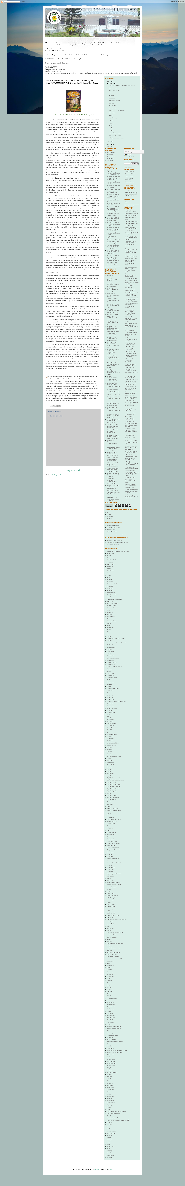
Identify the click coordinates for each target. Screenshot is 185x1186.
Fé (107, 826)
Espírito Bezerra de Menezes (115, 778)
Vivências (111, 93)
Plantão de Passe (112, 1020)
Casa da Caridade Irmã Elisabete (116, 643)
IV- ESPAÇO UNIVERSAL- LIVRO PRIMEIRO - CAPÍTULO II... (131, 372)
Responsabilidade (112, 1072)
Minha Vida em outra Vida (114, 959)
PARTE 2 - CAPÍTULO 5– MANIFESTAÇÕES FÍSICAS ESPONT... (113, 213)
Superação (110, 1105)
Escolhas (109, 767)
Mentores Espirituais (113, 956)
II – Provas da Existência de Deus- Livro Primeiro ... (131, 339)
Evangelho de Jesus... (115, 133)
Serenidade (110, 1089)
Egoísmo (109, 747)
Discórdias (110, 721)
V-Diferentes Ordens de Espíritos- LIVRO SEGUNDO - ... (131, 447)
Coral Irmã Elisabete (113, 525)
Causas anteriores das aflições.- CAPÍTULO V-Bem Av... (113, 431)
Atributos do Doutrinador (114, 599)
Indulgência (110, 876)
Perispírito (110, 1013)
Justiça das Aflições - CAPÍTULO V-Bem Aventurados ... (113, 421)
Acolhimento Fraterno (113, 560)
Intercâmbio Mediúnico (114, 882)
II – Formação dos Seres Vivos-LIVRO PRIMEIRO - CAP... (130, 383)
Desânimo (110, 695)
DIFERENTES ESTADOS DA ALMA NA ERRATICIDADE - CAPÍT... (113, 351)
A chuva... (111, 120)
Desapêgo (110, 697)
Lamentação (110, 909)
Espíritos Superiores (113, 797)
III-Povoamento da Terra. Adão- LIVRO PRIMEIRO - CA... (130, 388)
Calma (109, 636)
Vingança (110, 1150)
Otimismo (110, 991)
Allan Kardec (110, 571)
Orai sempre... (111, 160)
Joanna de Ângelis (112, 895)
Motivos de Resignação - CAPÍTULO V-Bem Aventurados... (112, 443)
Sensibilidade (111, 1085)
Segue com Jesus (114, 90)
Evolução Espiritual (112, 808)
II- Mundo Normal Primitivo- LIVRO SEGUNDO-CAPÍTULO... (131, 430)
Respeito (109, 1070)
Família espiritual (112, 821)
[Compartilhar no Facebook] (57, 406)
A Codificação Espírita (131, 213)
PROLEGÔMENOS (130, 330)
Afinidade (110, 566)
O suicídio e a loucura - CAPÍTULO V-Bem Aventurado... (113, 448)
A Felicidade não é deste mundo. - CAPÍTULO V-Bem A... (113, 464)
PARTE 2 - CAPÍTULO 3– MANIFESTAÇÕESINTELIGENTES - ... (113, 202)
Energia (109, 754)
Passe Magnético (112, 998)
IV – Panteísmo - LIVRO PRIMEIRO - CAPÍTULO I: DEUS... (130, 350)
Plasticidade (110, 1022)
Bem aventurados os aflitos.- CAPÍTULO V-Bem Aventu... (113, 415)
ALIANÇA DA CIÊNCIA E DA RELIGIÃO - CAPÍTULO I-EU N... (113, 316)
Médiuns (109, 950)
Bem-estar (110, 612)
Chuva (109, 653)
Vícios (109, 1142)
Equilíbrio (109, 760)
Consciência (110, 673)
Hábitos (109, 854)
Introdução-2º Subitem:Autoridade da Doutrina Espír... (113, 284)
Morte (108, 967)
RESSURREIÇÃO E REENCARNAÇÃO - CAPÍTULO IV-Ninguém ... (113, 385)
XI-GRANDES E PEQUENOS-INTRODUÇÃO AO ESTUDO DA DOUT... (131, 288)
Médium (109, 941)
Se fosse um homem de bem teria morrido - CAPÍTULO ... (113, 475)
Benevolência (111, 616)
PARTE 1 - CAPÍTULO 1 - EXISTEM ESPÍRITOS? (113, 173)
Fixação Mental (111, 832)
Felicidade (110, 828)
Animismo (110, 581)
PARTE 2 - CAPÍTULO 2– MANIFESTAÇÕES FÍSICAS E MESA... (113, 196)
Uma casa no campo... (115, 135)
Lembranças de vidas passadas (116, 919)
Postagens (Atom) (58, 475)
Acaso (109, 555)
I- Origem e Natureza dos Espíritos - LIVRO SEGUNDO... (131, 425)
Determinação (111, 712)
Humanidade (111, 869)
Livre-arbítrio (110, 924)
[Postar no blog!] (53, 406)
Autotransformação (113, 608)
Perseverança (111, 1015)
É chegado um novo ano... (116, 138)
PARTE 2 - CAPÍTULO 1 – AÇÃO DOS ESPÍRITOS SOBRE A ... (113, 191)
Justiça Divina (111, 904)
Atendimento (111, 592)
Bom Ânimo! (112, 105)
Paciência (110, 994)
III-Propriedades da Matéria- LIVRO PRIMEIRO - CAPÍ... (130, 365)
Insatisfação (111, 880)
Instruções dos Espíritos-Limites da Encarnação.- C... (113, 403)
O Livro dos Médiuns (113, 544)
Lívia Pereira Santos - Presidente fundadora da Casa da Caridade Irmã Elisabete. (131, 193)
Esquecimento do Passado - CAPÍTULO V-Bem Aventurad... (113, 436)
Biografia (109, 623)
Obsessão (110, 974)
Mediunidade (111, 946)
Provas (109, 1044)
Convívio (109, 684)
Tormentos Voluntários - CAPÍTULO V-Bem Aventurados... (112, 481)
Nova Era (109, 969)
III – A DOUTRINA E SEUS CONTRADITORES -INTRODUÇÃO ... (132, 237)
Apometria (110, 590)
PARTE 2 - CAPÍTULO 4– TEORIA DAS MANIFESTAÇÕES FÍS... (113, 208)
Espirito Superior (112, 791)
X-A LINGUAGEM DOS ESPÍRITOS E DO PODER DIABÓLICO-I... (132, 282)
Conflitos (109, 671)
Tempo (109, 1107)
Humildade (110, 871)
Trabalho (109, 1116)
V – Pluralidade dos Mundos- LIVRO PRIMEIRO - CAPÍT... (131, 398)
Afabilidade (110, 564)
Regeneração (111, 1065)
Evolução (109, 806)
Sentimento (110, 1087)
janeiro (111, 83)
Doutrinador (110, 738)
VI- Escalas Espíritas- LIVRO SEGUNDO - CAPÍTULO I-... (131, 453)
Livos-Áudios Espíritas (113, 527)
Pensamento (111, 1004)
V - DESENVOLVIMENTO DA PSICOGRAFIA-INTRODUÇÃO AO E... (131, 251)
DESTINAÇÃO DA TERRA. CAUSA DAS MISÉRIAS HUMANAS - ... (113, 358)
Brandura (109, 632)
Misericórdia (110, 961)
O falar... (111, 123)
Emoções (110, 749)
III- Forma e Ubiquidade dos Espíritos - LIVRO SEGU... (130, 436)
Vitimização (110, 1155)
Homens (109, 865)
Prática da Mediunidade (114, 1028)
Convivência (110, 682)
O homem (110, 972)
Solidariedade (111, 1102)
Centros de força (112, 645)
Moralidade (110, 965)
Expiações (110, 813)
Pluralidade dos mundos (114, 1026)
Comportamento (112, 662)
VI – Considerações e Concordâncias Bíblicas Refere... (131, 404)
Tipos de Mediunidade (113, 1113)
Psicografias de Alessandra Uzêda (117, 1050)
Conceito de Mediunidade (114, 666)
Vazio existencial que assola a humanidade (122, 85)
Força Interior (111, 839)
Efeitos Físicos (111, 745)
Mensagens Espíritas (113, 952)
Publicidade (110, 1055)
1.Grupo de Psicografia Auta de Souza (118, 551)
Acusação (110, 562)
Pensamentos (111, 1007)
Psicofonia (110, 1046)
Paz (108, 1000)
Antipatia (110, 588)
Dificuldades (110, 719)
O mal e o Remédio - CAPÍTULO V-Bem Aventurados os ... (113, 459)
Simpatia (109, 1094)
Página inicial (73, 470)
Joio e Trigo (110, 900)
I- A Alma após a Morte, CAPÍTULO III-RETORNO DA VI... (131, 486)
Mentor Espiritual (112, 954)
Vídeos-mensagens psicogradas (116, 534)
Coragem (109, 686)
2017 (109, 142)
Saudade (109, 1081)
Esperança (110, 769)
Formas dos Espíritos (113, 843)
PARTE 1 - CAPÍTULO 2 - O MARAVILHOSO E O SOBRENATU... (113, 178)
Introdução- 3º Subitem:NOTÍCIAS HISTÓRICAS (112, 289)
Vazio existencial (112, 1133)
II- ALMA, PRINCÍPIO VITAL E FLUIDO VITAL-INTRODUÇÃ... (131, 232)
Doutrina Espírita (112, 734)
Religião (109, 1068)
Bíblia (108, 619)
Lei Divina (110, 917)
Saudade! (111, 103)
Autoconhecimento (112, 603)
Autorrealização (111, 605)
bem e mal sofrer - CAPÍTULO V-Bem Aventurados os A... (113, 454)
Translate (131, 156)
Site (108, 512)
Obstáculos (110, 976)
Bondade (109, 629)
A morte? (111, 130)
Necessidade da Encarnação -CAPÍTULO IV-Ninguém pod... (113, 409)
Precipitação (110, 1033)
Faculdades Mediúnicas (114, 819)
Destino (109, 710)
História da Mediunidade (114, 863)
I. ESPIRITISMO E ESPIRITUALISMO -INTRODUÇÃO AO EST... (132, 227)
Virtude (109, 1153)
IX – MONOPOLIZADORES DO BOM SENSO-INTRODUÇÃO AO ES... (131, 276)
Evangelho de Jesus (114, 100)
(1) (68, 368)
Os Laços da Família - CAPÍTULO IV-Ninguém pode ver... (113, 398)
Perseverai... (110, 154)
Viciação (109, 1140)
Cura (108, 693)
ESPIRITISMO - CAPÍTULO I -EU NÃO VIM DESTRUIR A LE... (113, 311)
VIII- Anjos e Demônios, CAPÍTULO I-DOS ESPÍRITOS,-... (131, 463)
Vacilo (109, 1127)
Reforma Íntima (111, 1063)
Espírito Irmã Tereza (113, 789)
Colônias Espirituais (113, 658)
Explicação (110, 171)
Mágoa (109, 930)
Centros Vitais (111, 647)
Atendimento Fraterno (113, 595)
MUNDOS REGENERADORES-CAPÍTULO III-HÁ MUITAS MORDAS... (112, 379)
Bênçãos (109, 614)
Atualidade (110, 601)
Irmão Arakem (129, 176)
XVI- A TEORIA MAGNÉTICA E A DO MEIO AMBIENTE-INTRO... (131, 319)
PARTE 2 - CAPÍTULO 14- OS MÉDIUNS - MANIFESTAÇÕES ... (113, 262)
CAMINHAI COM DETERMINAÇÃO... (118, 110)
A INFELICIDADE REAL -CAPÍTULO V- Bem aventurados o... (113, 487)
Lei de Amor (110, 911)
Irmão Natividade (112, 887)
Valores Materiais (112, 1131)
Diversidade (110, 725)
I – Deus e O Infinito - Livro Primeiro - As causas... (131, 334)
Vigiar (108, 1148)
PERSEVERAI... (113, 113)
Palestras (110, 996)
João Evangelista (112, 898)
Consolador (110, 675)
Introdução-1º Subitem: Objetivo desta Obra (112, 279)
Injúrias (109, 878)
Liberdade (110, 922)
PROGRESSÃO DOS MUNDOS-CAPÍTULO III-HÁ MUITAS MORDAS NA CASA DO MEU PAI (113, 392)
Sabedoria (110, 1079)
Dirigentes (128, 202)
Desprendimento (112, 708)
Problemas (110, 1037)
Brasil (108, 634)
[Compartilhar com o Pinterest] (59, 406)
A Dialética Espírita (131, 215)
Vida (108, 1144)
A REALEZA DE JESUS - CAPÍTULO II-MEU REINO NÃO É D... (113, 333)
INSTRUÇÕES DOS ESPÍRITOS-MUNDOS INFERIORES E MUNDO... (113, 365)
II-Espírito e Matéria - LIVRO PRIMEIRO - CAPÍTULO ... (131, 360)
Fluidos (109, 837)
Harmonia (110, 856)
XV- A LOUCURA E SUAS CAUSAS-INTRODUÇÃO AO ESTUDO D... (130, 312)
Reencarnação (111, 1061)
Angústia (109, 579)
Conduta (109, 669)
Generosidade (111, 852)
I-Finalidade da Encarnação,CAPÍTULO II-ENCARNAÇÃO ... (131, 468)
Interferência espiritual (114, 884)
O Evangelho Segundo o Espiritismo (117, 542)
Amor (108, 577)
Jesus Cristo (110, 893)
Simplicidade (111, 1096)
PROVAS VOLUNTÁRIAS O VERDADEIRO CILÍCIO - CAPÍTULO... (113, 498)
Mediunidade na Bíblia (113, 948)
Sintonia (109, 1098)
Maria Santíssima (112, 935)
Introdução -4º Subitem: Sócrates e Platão (113, 295)
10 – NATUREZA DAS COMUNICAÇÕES (76, 115)
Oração (109, 985)
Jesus (108, 891)
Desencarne (110, 699)
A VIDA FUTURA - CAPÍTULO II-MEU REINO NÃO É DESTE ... (113, 328)
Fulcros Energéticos (113, 847)
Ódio (108, 978)
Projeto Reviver (111, 1039)
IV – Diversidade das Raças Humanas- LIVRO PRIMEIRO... (131, 393)
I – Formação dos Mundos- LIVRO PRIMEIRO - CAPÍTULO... (132, 377)
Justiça (109, 902)
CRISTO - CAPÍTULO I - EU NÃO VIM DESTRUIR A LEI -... (113, 305)
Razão (109, 1057)
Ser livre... (111, 125)
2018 (109, 81)
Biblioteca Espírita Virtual (114, 540)
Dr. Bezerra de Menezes (129, 178)
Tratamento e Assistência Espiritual (118, 1120)
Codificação (110, 656)
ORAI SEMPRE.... (113, 108)
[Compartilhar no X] (55, 406)
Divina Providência (112, 728)
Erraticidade (110, 762)
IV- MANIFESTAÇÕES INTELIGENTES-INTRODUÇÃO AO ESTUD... (131, 244)
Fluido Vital (110, 834)
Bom (108, 625)
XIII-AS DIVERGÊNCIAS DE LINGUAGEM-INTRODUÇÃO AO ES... (131, 299)
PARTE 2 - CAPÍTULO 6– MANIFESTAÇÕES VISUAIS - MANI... (113, 219)
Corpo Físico (110, 690)
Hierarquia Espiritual (113, 858)
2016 (109, 144)
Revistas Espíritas (112, 529)
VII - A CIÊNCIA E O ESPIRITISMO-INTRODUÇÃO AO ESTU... (130, 262)
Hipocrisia (110, 861)
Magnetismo (111, 928)
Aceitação (110, 558)
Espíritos (109, 793)
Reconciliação (111, 1059)
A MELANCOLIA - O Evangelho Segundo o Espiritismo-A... (113, 492)
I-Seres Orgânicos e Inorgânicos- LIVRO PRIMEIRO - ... (131, 409)
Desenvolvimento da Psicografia (116, 701)
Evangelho (110, 804)
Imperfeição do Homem (114, 874)
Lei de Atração (111, 913)
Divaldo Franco (111, 723)
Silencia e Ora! (113, 88)
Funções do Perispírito (113, 850)
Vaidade (109, 1129)
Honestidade (111, 867)
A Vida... (111, 128)
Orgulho (109, 989)
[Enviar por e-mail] (51, 406)
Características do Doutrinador (116, 638)
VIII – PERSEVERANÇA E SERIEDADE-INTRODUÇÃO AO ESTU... (131, 269)
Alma (108, 573)
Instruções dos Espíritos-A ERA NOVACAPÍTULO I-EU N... (113, 322)
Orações (109, 987)
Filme (108, 830)
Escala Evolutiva (112, 765)
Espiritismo (110, 773)
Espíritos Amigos (112, 795)
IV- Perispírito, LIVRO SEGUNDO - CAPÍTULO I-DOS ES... (131, 442)
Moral (108, 963)
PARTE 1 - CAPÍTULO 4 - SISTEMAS (113, 186)
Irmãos (109, 889)
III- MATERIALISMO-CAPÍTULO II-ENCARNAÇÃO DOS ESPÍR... (130, 480)
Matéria (109, 939)
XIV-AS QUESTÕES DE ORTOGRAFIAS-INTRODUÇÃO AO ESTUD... (131, 305)
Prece (108, 1031)
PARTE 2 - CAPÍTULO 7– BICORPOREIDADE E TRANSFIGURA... (113, 224)
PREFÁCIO (110, 275)
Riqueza (109, 1076)
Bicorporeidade (111, 621)
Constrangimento (112, 677)
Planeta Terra (111, 1017)
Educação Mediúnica (113, 743)
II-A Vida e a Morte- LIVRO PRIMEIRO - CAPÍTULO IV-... (131, 414)
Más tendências (112, 937)
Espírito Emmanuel (112, 782)
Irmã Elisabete (129, 171)
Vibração (109, 1137)
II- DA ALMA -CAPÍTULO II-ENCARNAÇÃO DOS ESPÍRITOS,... (132, 474)
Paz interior (112, 98)
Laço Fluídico (111, 906)
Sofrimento (110, 1100)
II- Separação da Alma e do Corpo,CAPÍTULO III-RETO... (131, 491)
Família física (111, 823)
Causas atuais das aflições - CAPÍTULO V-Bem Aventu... (113, 426)
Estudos (109, 802)
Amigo (109, 575)
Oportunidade (111, 983)
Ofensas (109, 980)
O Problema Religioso (131, 223)
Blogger (110, 1169)
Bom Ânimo (110, 627)
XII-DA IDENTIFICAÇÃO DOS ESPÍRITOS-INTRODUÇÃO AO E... (131, 294)
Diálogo (109, 717)
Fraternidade (111, 845)
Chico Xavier (110, 651)
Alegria (109, 568)
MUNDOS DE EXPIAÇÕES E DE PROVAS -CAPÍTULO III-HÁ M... (113, 372)
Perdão (109, 1011)
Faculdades (110, 817)
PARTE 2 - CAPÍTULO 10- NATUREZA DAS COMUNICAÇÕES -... (113, 241)
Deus (108, 714)
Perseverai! (112, 95)
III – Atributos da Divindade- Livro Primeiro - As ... (130, 344)
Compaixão (110, 660)
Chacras (109, 649)
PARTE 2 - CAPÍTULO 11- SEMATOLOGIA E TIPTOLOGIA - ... (113, 246)
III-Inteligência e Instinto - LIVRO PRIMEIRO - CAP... (130, 420)
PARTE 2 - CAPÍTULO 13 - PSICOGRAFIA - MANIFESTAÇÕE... (113, 257)
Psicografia (110, 1048)
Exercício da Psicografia (114, 810)
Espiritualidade (111, 799)
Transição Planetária (113, 1118)
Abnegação (110, 553)
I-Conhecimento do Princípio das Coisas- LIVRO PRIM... (131, 355)
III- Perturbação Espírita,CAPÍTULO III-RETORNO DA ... (131, 496)
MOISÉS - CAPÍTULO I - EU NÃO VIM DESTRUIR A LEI (113, 300)
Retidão (109, 1074)
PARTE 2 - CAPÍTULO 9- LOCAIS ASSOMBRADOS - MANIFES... (113, 235)
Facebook (110, 516)
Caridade (109, 640)
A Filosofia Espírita (130, 211)
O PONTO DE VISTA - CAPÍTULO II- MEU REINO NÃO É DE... (113, 338)
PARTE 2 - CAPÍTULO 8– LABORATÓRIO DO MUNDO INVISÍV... (113, 229)
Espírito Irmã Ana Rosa (114, 784)
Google (109, 514)
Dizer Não (110, 730)
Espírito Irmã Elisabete (114, 786)
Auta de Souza (129, 182)
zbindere (96, 1169)
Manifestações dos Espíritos (115, 932)
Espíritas (109, 771)
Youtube (109, 518)
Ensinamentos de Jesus (114, 756)
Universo (109, 1124)
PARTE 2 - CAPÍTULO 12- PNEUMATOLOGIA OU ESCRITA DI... (113, 252)
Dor (108, 732)
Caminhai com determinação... (111, 157)
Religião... (111, 115)
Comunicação (111, 664)
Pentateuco (110, 1009)
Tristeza (109, 1122)
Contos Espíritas (112, 680)
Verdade (109, 1135)
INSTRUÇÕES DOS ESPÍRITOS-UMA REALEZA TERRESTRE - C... (113, 345)
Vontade (109, 1157)
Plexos (109, 1024)
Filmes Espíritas (112, 532)
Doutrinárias (110, 741)
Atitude (109, 597)
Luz (108, 926)
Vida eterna (110, 1146)
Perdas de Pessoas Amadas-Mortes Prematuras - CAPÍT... (113, 469)
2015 (109, 147)
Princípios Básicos (112, 1035)
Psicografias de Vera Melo (114, 1052)
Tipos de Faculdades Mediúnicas (117, 1111)
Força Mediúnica (112, 841)
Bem (108, 610)
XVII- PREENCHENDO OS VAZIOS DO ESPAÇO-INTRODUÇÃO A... (131, 326)
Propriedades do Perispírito (115, 1041)
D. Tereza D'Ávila (130, 174)
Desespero (110, 704)
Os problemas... (113, 118)
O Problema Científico (131, 221)
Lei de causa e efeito (113, 915)
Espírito (109, 776)
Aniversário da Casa (113, 584)
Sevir (108, 1092)
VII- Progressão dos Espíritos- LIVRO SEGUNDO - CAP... (131, 458)
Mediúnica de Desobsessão (115, 943)
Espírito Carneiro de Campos (115, 780)
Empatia (109, 751)
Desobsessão (111, 706)
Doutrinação (110, 736)
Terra (108, 1109)
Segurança (110, 1083)
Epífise (109, 758)
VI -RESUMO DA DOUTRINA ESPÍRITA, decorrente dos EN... (131, 256)
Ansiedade (110, 586)
